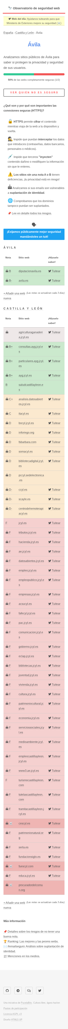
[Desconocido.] (7, 332)
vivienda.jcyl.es (28, 684)
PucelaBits (26, 1002)
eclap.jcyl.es (26, 656)
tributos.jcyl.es (27, 532)
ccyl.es (23, 489)
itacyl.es (24, 413)
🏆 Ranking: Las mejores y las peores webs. (30, 941)
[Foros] (29, 990)
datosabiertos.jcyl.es (31, 560)
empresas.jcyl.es (29, 594)
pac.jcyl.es (25, 622)
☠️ (10, 823)
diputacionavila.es (30, 271)
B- (10, 280)
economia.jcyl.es (29, 718)
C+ (10, 399)
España (8, 32)
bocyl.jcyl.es (26, 423)
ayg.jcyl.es (25, 375)
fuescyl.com (26, 866)
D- (10, 489)
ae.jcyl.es (24, 551)
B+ (10, 346)
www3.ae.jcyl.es (29, 770)
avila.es (23, 280)
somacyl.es (26, 451)
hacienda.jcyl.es (29, 541)
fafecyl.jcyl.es (27, 613)
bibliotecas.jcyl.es (30, 665)
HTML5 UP (16, 1019)
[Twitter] (39, 990)
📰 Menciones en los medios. (21, 956)
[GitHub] (7, 990)
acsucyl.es (25, 603)
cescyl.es (24, 823)
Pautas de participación (15, 1008)
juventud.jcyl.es (28, 675)
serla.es (23, 847)
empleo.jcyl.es (27, 570)
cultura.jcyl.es (27, 694)
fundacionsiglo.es (29, 856)
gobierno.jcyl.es (28, 646)
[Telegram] (18, 990)
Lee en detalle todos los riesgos (31, 213)
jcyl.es (23, 523)
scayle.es (24, 499)
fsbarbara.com (27, 442)
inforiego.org (26, 432)
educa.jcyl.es (27, 875)
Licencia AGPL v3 (12, 1014)
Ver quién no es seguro (34, 92)
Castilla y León (24, 32)
